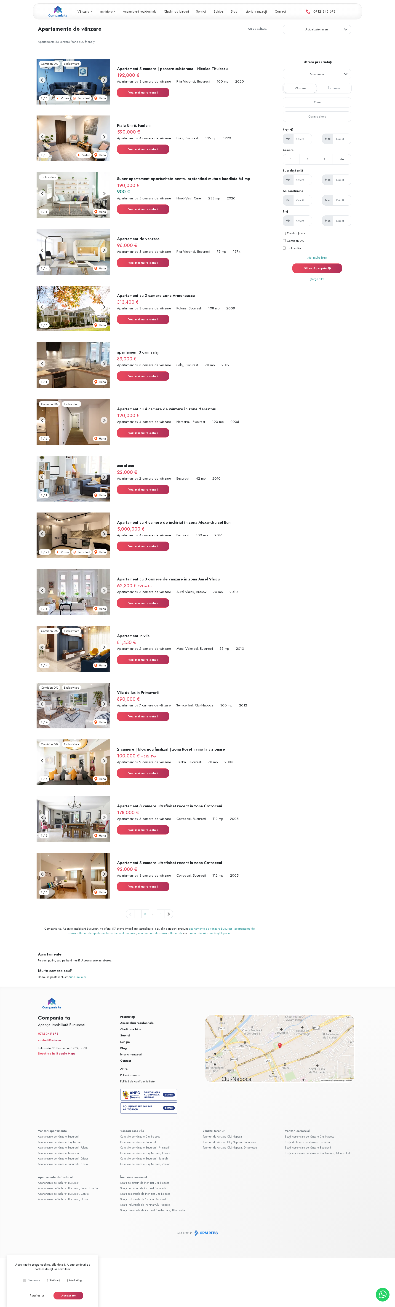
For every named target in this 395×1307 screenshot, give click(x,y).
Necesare (34, 1280)
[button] (42, 80)
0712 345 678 (324, 11)
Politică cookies (129, 1075)
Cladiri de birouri (176, 11)
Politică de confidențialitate (137, 1081)
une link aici (78, 977)
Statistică (54, 1280)
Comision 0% (295, 241)
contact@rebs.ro (49, 1040)
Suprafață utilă (293, 170)
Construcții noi (296, 233)
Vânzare (300, 88)
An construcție (293, 191)
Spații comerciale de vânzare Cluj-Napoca (309, 1137)
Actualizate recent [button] (316, 29)
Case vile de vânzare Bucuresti (138, 1142)
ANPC (124, 1069)
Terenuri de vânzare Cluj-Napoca (222, 1137)
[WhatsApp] (383, 1295)
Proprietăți (127, 1016)
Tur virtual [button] (83, 98)
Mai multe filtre (317, 257)
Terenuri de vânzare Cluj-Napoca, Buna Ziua (229, 1142)
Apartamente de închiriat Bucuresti (58, 1183)
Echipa (219, 11)
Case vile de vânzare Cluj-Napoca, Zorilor (145, 1164)
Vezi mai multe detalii (143, 92)
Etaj (285, 211)
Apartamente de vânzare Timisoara (58, 1153)
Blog (234, 11)
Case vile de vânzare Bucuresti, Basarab (144, 1159)
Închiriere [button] (106, 11)
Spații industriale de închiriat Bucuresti (143, 1199)
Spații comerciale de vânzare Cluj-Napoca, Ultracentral (317, 1153)
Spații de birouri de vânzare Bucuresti (307, 1142)
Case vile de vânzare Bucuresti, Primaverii (145, 1148)
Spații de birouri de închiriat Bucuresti (143, 1188)
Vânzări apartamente (52, 1131)
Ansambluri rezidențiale (140, 11)
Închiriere (334, 88)
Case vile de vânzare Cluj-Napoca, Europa (145, 1153)
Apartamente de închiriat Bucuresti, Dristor (63, 1199)
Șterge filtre (317, 279)
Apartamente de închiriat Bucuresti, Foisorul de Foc (68, 1188)
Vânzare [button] (83, 11)
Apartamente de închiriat (55, 1177)
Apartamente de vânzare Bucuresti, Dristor (63, 1159)
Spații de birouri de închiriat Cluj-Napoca (144, 1183)
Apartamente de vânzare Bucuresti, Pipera (63, 1164)
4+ (342, 159)
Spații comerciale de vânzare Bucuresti (308, 1148)
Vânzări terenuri (214, 1131)
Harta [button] (102, 98)
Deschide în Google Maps (56, 1053)
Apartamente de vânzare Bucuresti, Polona (63, 1148)
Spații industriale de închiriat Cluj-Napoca (145, 1205)
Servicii (201, 11)
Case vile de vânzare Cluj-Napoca (140, 1137)
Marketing (75, 1280)
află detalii (58, 1264)
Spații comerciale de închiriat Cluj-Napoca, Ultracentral (153, 1210)
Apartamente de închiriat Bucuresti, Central (63, 1194)
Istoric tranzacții (256, 11)
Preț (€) (288, 129)
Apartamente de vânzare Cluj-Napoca (60, 1142)
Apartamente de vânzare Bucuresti (58, 1137)
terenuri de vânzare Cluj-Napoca (209, 933)
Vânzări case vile (132, 1131)
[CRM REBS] (205, 1233)
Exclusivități (294, 248)
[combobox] (317, 74)
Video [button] (64, 98)
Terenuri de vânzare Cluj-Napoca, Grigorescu (230, 1148)
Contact (280, 11)
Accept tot (68, 1295)
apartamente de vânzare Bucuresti (210, 928)
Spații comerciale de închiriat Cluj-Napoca (145, 1194)
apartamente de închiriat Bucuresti (114, 933)
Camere (288, 150)
